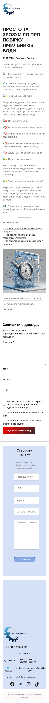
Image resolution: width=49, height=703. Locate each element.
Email (6, 379)
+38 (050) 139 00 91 (27, 662)
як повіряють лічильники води (19, 304)
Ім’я (5, 369)
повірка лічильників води (16, 298)
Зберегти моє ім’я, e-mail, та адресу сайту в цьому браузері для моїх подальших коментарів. (24, 404)
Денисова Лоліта (25, 58)
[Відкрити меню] (44, 9)
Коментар (8, 342)
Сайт (5, 390)
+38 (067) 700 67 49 (27, 659)
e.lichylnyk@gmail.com (25, 677)
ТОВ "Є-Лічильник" (15, 647)
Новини (8, 309)
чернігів (38, 298)
